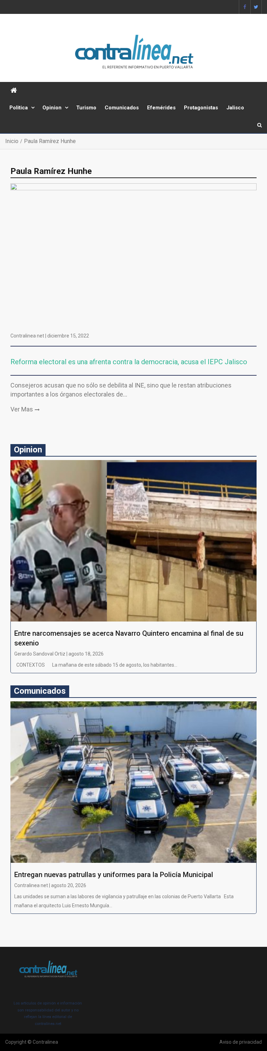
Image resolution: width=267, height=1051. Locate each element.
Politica (18, 108)
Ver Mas (21, 409)
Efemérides (161, 108)
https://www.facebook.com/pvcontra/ (244, 7)
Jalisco (235, 108)
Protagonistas (201, 108)
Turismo (86, 108)
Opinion (52, 108)
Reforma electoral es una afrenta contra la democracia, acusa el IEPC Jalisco (129, 362)
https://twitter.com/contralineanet (256, 7)
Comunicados (122, 108)
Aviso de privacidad (240, 1042)
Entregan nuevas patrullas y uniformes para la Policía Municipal (113, 874)
